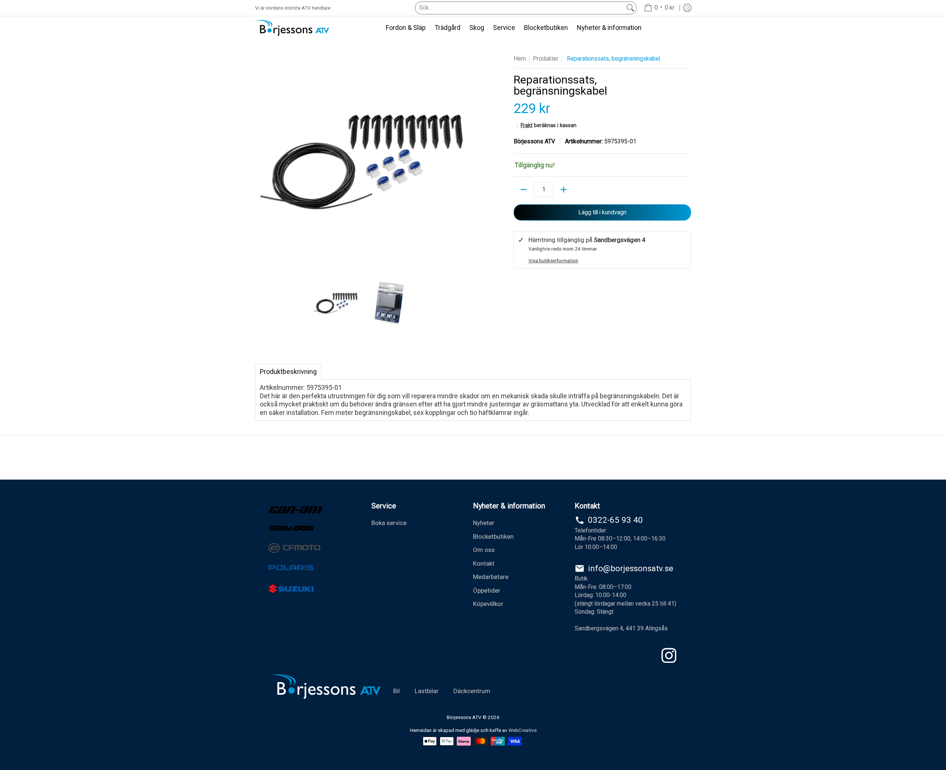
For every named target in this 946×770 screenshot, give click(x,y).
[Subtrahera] (524, 189)
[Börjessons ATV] (292, 28)
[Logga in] (687, 8)
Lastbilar (427, 691)
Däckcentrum (471, 691)
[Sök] (630, 8)
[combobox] (520, 8)
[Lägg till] (564, 189)
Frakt (526, 125)
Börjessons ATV (534, 141)
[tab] (288, 372)
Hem (520, 58)
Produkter (545, 58)
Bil (396, 691)
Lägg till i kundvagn (602, 212)
